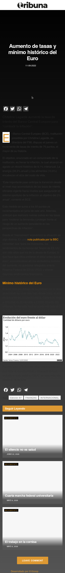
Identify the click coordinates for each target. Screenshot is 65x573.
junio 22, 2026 (12, 454)
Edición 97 (16, 397)
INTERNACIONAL (49, 397)
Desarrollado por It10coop (24, 571)
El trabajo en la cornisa (20, 542)
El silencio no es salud (20, 449)
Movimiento (11, 418)
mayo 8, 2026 (12, 500)
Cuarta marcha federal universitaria (29, 495)
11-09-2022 (30, 65)
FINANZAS (31, 397)
